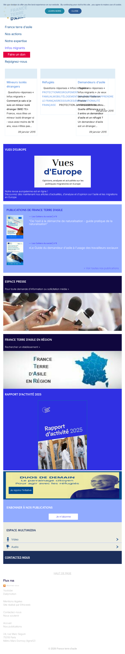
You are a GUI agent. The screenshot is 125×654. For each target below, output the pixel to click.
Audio (14, 546)
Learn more (54, 11)
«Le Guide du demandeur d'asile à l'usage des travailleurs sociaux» (73, 247)
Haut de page (62, 573)
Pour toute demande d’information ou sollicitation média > (37, 289)
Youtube (8, 590)
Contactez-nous (12, 612)
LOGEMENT (71, 96)
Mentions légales (12, 601)
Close (75, 11)
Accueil (7, 623)
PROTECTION (50, 92)
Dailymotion (9, 593)
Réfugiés (48, 82)
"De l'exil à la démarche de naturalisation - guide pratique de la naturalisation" (70, 222)
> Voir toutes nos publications (101, 268)
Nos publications (12, 626)
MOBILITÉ (58, 96)
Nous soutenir (11, 615)
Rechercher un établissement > (22, 347)
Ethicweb (25, 604)
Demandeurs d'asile (91, 82)
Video (14, 539)
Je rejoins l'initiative (21, 490)
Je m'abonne (63, 516)
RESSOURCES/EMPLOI (71, 100)
